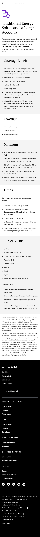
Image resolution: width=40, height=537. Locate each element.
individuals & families (12, 402)
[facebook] (3, 484)
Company (6, 466)
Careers (4, 471)
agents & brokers (10, 438)
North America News (9, 475)
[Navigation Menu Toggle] (37, 3)
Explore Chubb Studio (9, 460)
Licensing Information (18, 496)
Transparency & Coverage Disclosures (13, 516)
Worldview (5, 446)
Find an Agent (6, 414)
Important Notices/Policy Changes (12, 514)
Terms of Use (6, 496)
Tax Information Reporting (10, 502)
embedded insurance (11, 452)
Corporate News (7, 478)
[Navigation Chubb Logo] (20, 3)
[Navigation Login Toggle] (2, 3)
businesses (7, 420)
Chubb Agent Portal (8, 442)
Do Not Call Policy (20, 499)
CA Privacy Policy (7, 499)
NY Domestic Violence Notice (11, 505)
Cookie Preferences (7, 519)
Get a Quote (6, 432)
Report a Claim (7, 376)
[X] (13, 484)
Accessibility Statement (9, 511)
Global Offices (7, 383)
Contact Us (6, 380)
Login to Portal (7, 407)
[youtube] (18, 484)
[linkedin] (8, 484)
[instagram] (23, 484)
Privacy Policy (31, 496)
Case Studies (6, 457)
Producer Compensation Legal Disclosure (14, 508)
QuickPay (5, 410)
